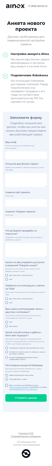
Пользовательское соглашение (26, 436)
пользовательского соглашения (23, 389)
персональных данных (18, 387)
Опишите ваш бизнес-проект (21, 164)
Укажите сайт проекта (17, 192)
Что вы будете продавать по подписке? (21, 232)
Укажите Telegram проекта (20, 211)
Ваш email (10, 142)
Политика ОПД (26, 433)
